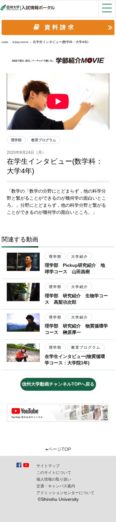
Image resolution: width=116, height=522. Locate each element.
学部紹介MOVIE (20, 42)
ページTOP (59, 449)
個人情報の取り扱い (53, 479)
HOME (5, 42)
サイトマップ (48, 466)
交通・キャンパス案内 (55, 486)
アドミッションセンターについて (65, 493)
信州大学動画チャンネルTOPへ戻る (58, 384)
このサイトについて (53, 472)
